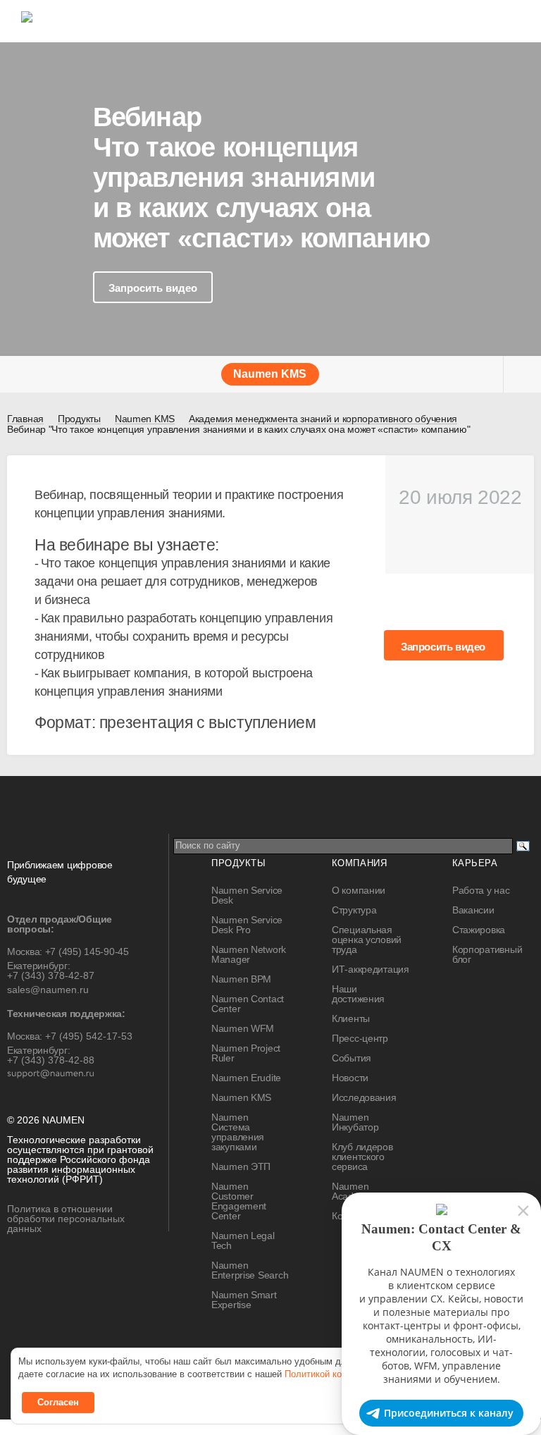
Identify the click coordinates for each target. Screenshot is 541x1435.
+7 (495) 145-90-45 (87, 951)
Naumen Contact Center (247, 1004)
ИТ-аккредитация (370, 969)
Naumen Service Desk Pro (246, 925)
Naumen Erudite (246, 1078)
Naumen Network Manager (248, 954)
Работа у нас (481, 890)
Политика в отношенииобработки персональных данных (66, 1218)
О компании (358, 890)
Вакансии (473, 910)
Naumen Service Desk (246, 895)
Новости (350, 1078)
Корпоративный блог (487, 954)
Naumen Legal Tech (243, 1240)
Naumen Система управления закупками (237, 1132)
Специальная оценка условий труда (367, 939)
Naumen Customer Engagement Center (238, 1201)
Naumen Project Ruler (245, 1053)
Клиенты (351, 1018)
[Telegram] (229, 1345)
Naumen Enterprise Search (249, 1270)
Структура (354, 910)
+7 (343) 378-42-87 (50, 975)
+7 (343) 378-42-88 (50, 1060)
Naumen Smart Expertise (244, 1300)
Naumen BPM (241, 979)
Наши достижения (358, 994)
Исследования (364, 1097)
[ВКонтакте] (201, 1345)
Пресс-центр (360, 1038)
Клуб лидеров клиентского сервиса (362, 1156)
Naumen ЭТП (240, 1166)
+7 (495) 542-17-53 (88, 1036)
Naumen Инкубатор (355, 1122)
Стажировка (478, 930)
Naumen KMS (241, 1097)
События (351, 1058)
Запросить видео (152, 288)
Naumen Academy (352, 1191)
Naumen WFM (242, 1028)
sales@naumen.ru (48, 989)
